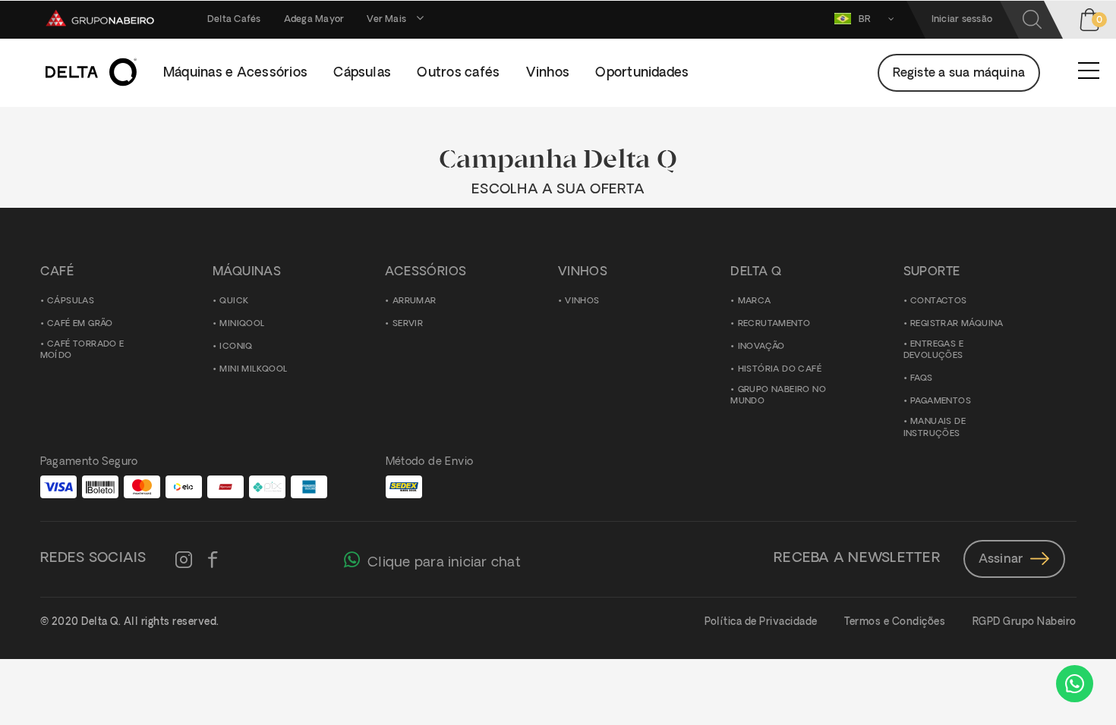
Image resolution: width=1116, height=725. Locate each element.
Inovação (761, 347)
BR (866, 19)
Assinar (1001, 560)
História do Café (779, 370)
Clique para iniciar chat (444, 563)
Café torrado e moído (82, 351)
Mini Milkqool (253, 370)
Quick (233, 301)
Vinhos (582, 301)
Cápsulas (70, 301)
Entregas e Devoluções (933, 351)
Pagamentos (940, 402)
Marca (754, 301)
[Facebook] (212, 561)
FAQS (921, 379)
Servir (407, 324)
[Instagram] (183, 561)
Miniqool (241, 324)
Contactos (938, 301)
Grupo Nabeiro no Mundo (778, 396)
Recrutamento (774, 324)
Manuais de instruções (934, 429)
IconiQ (235, 347)
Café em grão (80, 324)
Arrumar (414, 301)
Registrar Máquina (957, 324)
